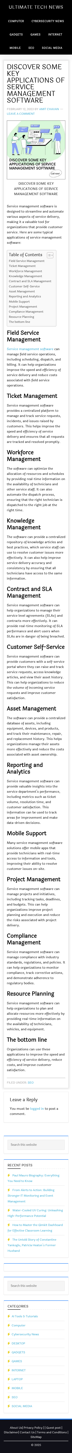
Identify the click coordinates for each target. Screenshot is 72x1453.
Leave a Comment (21, 113)
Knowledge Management (25, 276)
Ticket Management (22, 266)
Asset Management (22, 291)
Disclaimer (11, 1432)
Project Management (23, 306)
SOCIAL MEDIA (22, 1406)
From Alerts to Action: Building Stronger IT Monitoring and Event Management (31, 1196)
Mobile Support (19, 301)
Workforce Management (25, 271)
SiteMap (36, 1437)
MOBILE (17, 1388)
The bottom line (19, 321)
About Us (16, 1427)
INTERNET (19, 1370)
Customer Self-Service (24, 286)
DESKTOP (18, 1343)
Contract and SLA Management (30, 281)
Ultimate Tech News (36, 7)
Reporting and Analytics (25, 296)
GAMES (17, 1361)
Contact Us (27, 1432)
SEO (31, 1082)
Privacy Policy (33, 1427)
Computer (18, 1325)
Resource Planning (21, 316)
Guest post (53, 1427)
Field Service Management (26, 261)
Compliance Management (26, 311)
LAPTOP (17, 1379)
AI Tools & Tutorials (25, 1316)
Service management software (30, 349)
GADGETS (18, 1352)
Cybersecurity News (25, 1334)
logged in (37, 1108)
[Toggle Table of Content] (48, 255)
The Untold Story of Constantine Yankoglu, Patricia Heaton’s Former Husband (32, 1245)
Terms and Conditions (52, 1432)
